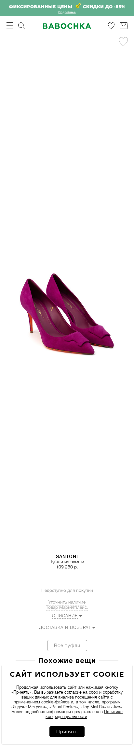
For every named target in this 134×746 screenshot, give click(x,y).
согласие (73, 692)
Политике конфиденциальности (84, 714)
